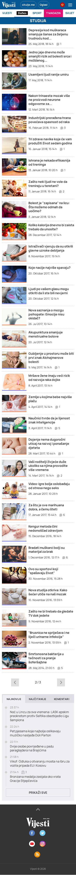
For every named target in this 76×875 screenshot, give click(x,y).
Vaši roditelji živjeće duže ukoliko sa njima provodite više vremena (48, 466)
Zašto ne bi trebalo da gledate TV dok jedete (50, 613)
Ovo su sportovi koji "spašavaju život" (43, 571)
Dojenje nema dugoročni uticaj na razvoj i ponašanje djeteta (48, 443)
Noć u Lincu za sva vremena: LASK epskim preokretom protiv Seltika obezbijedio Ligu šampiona (39, 716)
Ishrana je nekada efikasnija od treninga (49, 162)
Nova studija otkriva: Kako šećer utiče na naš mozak (47, 592)
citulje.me (28, 4)
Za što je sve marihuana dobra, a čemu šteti (46, 507)
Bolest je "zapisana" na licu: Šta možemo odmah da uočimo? (49, 207)
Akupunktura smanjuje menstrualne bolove (45, 334)
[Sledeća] (61, 682)
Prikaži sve (38, 792)
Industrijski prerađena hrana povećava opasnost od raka (49, 120)
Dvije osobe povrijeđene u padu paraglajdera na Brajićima (32, 748)
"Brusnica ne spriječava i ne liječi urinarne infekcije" (48, 634)
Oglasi (44, 4)
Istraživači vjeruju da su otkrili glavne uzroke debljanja (50, 248)
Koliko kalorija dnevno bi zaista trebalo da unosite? (51, 227)
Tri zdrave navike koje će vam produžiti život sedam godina (50, 141)
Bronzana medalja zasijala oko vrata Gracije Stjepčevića (35, 779)
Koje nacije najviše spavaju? (49, 267)
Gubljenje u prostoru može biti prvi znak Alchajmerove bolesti (51, 357)
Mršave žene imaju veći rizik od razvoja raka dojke (49, 377)
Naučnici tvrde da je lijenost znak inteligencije (49, 420)
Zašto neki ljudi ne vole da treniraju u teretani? (47, 183)
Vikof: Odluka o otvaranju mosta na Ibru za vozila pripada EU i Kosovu (40, 763)
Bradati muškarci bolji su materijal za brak (46, 550)
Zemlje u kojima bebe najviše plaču (50, 399)
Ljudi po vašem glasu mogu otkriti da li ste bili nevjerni (48, 291)
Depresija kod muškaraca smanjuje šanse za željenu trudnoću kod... (48, 34)
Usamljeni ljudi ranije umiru (48, 74)
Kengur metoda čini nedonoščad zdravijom (45, 528)
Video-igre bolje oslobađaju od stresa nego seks (49, 486)
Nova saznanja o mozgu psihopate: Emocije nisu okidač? (46, 314)
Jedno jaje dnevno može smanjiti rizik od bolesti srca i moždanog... (49, 56)
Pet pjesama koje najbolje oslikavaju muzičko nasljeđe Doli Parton (35, 733)
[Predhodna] (15, 682)
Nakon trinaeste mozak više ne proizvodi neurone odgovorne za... (49, 100)
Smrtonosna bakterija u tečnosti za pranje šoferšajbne (46, 658)
